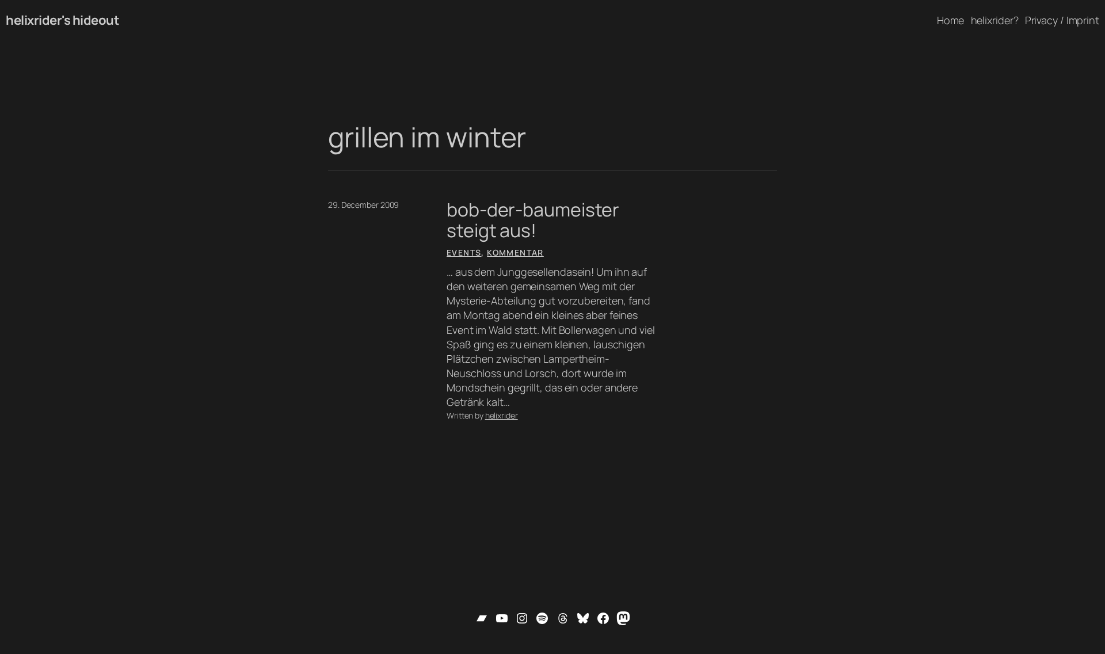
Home (951, 20)
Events (464, 252)
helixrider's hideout (62, 20)
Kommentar (515, 252)
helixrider (501, 415)
